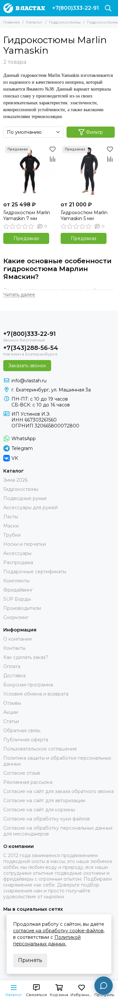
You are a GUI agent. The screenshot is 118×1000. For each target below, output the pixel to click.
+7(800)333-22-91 (75, 8)
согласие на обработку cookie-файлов (58, 931)
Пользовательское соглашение (40, 749)
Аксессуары (17, 553)
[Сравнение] (52, 159)
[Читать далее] (19, 294)
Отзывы (12, 703)
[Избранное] (52, 149)
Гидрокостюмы (65, 22)
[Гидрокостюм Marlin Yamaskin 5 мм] (88, 171)
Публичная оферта (25, 740)
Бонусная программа (28, 685)
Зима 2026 (15, 480)
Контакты (14, 648)
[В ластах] (24, 8)
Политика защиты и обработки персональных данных (57, 761)
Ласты (10, 517)
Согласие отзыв (21, 773)
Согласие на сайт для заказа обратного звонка (58, 791)
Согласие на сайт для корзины (39, 810)
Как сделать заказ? (25, 657)
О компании (17, 639)
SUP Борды (17, 599)
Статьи (11, 721)
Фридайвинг (18, 590)
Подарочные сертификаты (34, 572)
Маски (11, 526)
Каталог (34, 22)
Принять (30, 960)
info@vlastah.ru (29, 381)
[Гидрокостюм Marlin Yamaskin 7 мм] (30, 171)
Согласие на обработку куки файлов (46, 819)
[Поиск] (108, 8)
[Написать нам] (103, 985)
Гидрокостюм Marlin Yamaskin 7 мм (26, 215)
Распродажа (18, 562)
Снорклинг (16, 617)
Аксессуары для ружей (30, 507)
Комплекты (16, 581)
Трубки (12, 535)
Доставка (14, 676)
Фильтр (94, 132)
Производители (22, 608)
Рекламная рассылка (27, 782)
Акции (10, 712)
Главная (11, 22)
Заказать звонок (27, 366)
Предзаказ (26, 238)
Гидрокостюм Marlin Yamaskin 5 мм (84, 215)
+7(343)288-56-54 (30, 348)
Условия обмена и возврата (36, 694)
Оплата (11, 666)
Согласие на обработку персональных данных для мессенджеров (57, 831)
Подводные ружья (25, 498)
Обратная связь (21, 730)
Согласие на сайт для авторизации (44, 800)
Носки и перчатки (24, 544)
